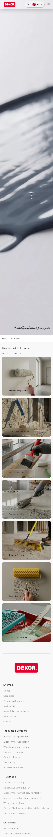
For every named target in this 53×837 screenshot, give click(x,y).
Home (6, 691)
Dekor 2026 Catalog (13, 782)
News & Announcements (16, 711)
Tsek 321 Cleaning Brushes (16, 833)
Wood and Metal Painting (16, 747)
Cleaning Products (12, 757)
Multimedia (9, 706)
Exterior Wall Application (16, 742)
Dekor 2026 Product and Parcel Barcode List (26, 808)
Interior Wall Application (16, 736)
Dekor (4, 338)
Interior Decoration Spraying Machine (22, 798)
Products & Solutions (15, 338)
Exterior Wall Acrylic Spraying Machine (23, 793)
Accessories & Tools (13, 767)
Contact (7, 721)
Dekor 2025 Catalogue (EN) (17, 788)
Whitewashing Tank (13, 803)
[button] (48, 4)
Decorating (9, 762)
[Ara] (28, 4)
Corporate (8, 696)
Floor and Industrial (13, 752)
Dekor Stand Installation (15, 813)
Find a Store (9, 716)
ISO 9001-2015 (10, 828)
